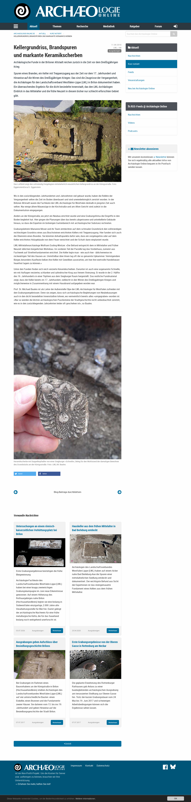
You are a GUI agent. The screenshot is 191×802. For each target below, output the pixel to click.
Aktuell (33, 26)
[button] (25, 474)
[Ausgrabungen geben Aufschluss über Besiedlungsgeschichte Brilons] (39, 664)
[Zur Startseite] (67, 11)
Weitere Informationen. (86, 798)
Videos (131, 122)
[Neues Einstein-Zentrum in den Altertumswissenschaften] (119, 492)
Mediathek (109, 26)
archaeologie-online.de (24, 33)
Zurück (68, 743)
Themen (57, 26)
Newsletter (161, 156)
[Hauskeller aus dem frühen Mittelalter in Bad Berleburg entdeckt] (95, 548)
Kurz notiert (56, 33)
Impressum (76, 765)
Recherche (82, 26)
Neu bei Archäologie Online (141, 88)
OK (175, 798)
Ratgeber (135, 26)
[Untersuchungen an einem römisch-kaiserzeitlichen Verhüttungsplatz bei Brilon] (39, 552)
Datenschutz (103, 765)
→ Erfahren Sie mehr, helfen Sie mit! (33, 784)
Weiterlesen (57, 630)
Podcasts (132, 131)
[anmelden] (175, 26)
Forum (158, 26)
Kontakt (89, 765)
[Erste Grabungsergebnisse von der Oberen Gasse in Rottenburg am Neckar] (95, 664)
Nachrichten (134, 55)
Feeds (131, 72)
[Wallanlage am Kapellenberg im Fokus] (15, 492)
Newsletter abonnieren (146, 149)
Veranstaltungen (136, 80)
